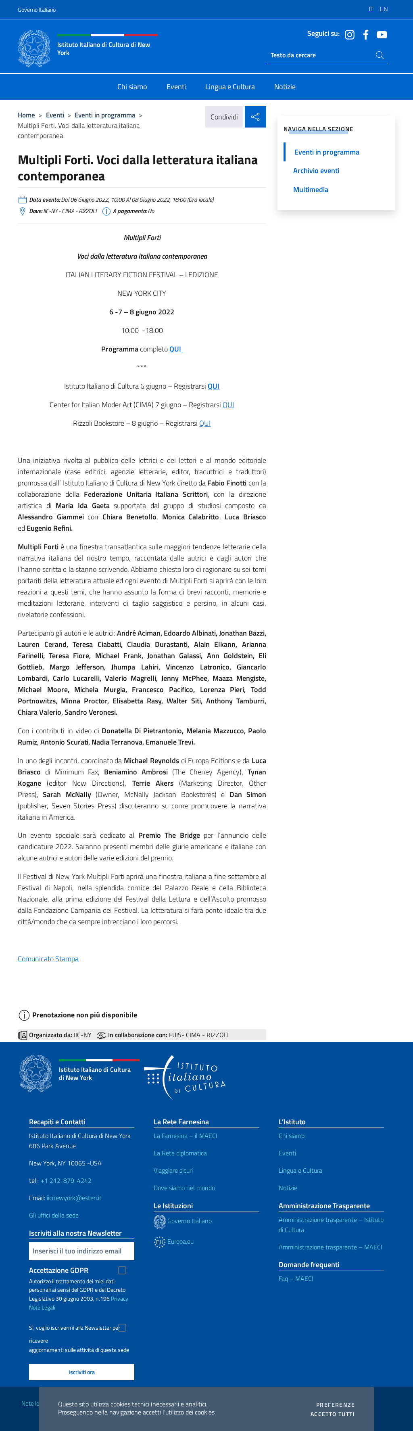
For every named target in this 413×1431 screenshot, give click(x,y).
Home (26, 115)
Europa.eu (180, 1241)
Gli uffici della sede (54, 1215)
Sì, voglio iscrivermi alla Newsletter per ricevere (74, 1328)
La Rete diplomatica (180, 1153)
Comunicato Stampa (48, 958)
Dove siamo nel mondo (184, 1187)
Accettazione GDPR (58, 1270)
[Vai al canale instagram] (348, 34)
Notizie (288, 1187)
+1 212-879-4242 (66, 1180)
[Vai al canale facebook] (364, 34)
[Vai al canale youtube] (380, 34)
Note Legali (42, 1307)
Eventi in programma (105, 115)
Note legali (34, 1403)
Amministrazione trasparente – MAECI (330, 1247)
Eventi (55, 115)
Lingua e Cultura (300, 1170)
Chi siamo (292, 1135)
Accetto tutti (333, 1414)
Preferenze (335, 1405)
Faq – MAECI (296, 1278)
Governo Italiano (37, 9)
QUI (213, 386)
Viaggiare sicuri (173, 1170)
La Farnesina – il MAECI (185, 1135)
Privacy (119, 1298)
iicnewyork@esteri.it (74, 1198)
